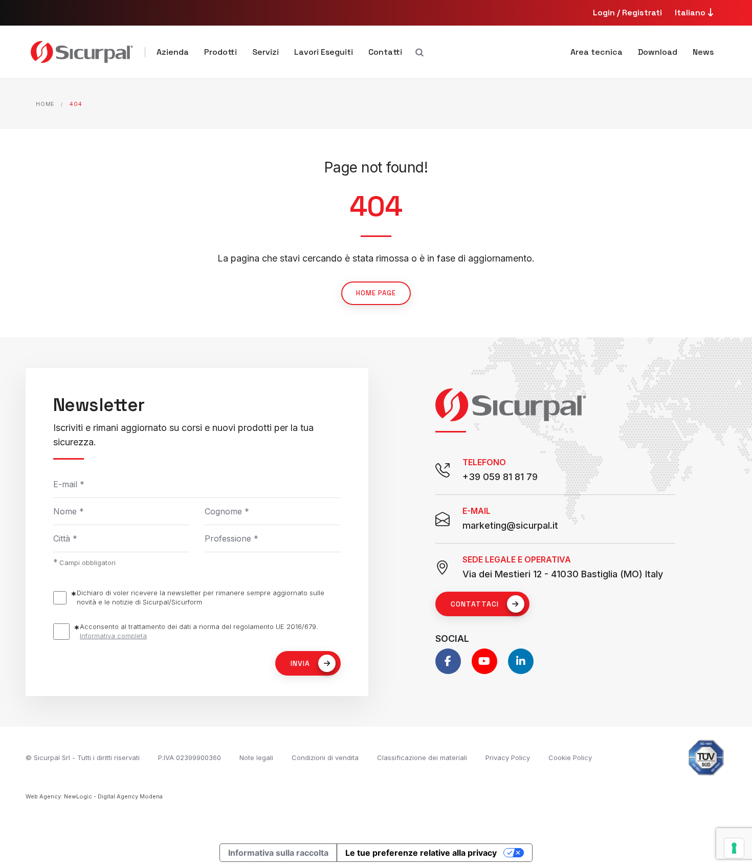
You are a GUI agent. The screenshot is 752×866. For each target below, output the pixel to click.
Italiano (691, 12)
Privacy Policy (507, 757)
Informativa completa (113, 636)
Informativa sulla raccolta (278, 853)
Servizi (265, 52)
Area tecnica (596, 52)
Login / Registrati (627, 12)
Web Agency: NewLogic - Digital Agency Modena (94, 796)
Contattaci (475, 604)
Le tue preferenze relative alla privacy (421, 853)
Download (657, 52)
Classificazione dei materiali (422, 757)
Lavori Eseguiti (323, 52)
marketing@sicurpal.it (510, 525)
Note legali (256, 757)
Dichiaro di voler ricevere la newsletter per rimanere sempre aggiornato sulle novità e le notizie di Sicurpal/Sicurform (200, 597)
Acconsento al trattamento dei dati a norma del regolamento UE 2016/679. (199, 631)
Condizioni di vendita (325, 757)
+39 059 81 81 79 (500, 476)
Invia (300, 663)
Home (45, 103)
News (703, 52)
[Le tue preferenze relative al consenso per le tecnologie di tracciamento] (734, 848)
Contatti (385, 52)
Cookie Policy (570, 757)
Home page (376, 293)
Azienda (173, 52)
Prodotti (220, 52)
